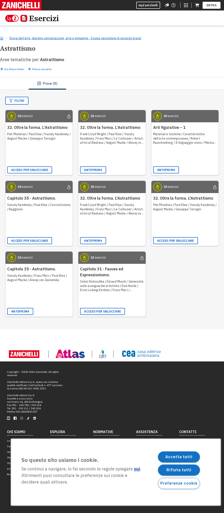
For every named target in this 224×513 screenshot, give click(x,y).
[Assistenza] (167, 5)
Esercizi (44, 18)
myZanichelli (148, 5)
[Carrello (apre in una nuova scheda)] (197, 5)
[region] (115, 472)
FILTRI (19, 101)
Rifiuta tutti (178, 469)
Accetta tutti (178, 456)
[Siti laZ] (186, 5)
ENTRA (211, 5)
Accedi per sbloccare (29, 170)
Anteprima (93, 170)
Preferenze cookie (178, 483)
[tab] (47, 83)
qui (137, 469)
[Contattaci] (173, 5)
